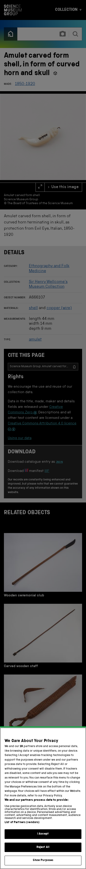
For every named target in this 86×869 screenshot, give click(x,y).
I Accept (43, 833)
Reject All (43, 847)
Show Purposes (43, 860)
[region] (43, 798)
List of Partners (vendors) (22, 822)
